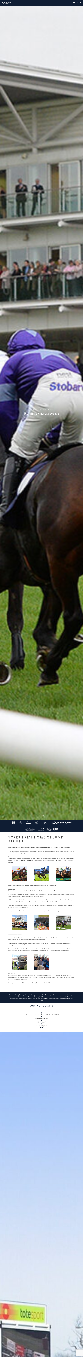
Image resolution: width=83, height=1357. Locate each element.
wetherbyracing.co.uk (41, 1026)
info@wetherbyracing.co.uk (41, 1018)
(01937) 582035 (41, 1022)
